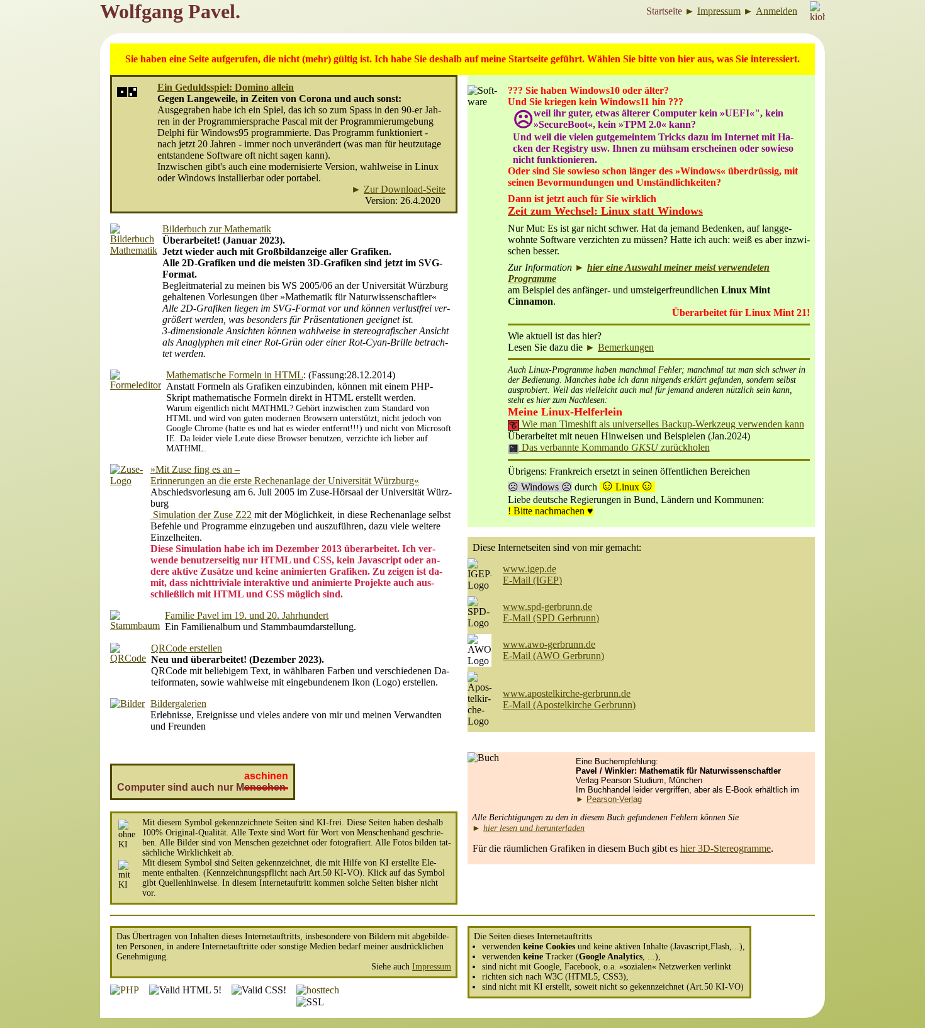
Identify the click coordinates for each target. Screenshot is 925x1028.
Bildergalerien (178, 703)
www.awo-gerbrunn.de (549, 644)
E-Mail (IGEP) (532, 580)
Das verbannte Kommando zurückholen (614, 447)
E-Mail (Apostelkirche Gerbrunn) (569, 704)
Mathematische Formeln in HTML (234, 375)
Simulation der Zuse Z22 (201, 514)
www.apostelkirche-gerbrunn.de (567, 693)
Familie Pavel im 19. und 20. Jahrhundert (246, 615)
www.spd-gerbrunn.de (547, 606)
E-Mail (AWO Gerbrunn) (553, 655)
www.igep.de (529, 568)
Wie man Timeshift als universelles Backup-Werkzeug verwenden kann (661, 424)
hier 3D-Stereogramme (725, 848)
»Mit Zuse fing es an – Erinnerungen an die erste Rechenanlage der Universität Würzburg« (284, 475)
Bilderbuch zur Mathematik (216, 228)
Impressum (431, 966)
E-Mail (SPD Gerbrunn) (551, 618)
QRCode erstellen (186, 648)
